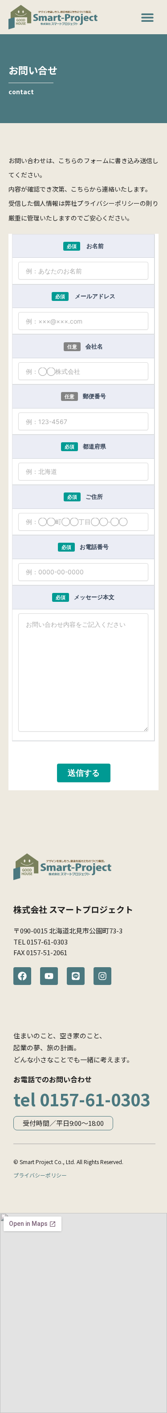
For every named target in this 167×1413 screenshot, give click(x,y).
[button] (147, 17)
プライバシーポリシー (40, 1175)
